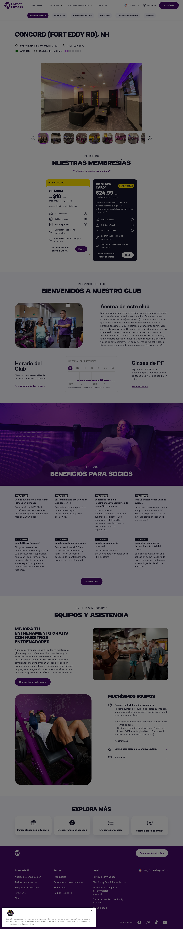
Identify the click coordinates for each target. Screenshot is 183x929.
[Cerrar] (92, 910)
